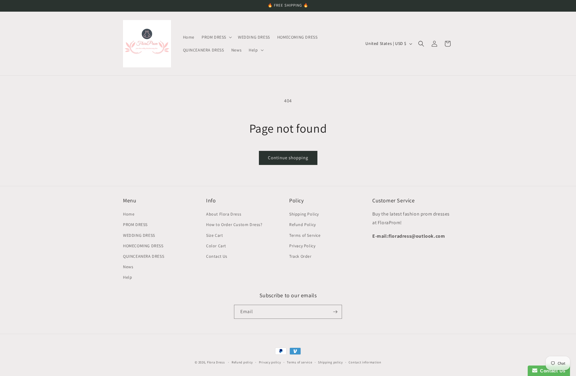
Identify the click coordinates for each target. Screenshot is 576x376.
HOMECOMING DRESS (143, 245)
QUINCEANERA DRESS (143, 256)
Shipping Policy (304, 214)
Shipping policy (330, 362)
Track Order (300, 256)
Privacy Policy (302, 245)
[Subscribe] (335, 312)
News (128, 266)
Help (127, 277)
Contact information (365, 362)
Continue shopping (288, 157)
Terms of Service (305, 235)
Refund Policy (302, 224)
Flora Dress (216, 362)
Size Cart (214, 235)
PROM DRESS (135, 224)
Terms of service (299, 362)
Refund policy (242, 362)
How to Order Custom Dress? (234, 224)
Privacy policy (270, 362)
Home (128, 214)
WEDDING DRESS (139, 235)
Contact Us (216, 256)
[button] (216, 37)
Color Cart (216, 245)
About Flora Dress (223, 214)
